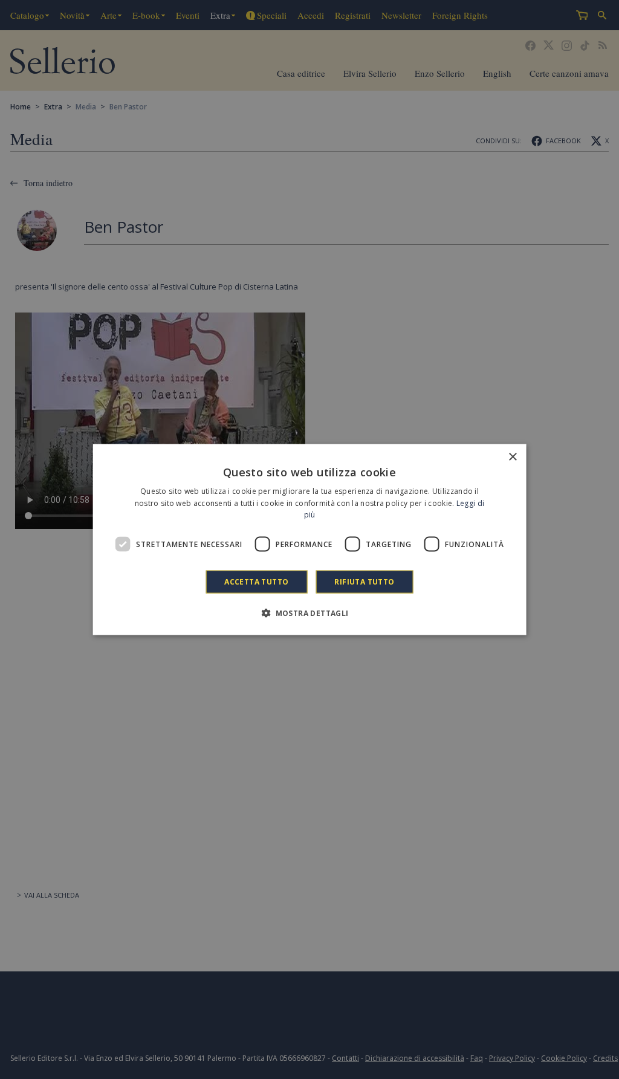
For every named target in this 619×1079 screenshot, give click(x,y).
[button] (309, 613)
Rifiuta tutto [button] (364, 582)
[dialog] (310, 539)
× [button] (512, 456)
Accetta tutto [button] (256, 582)
